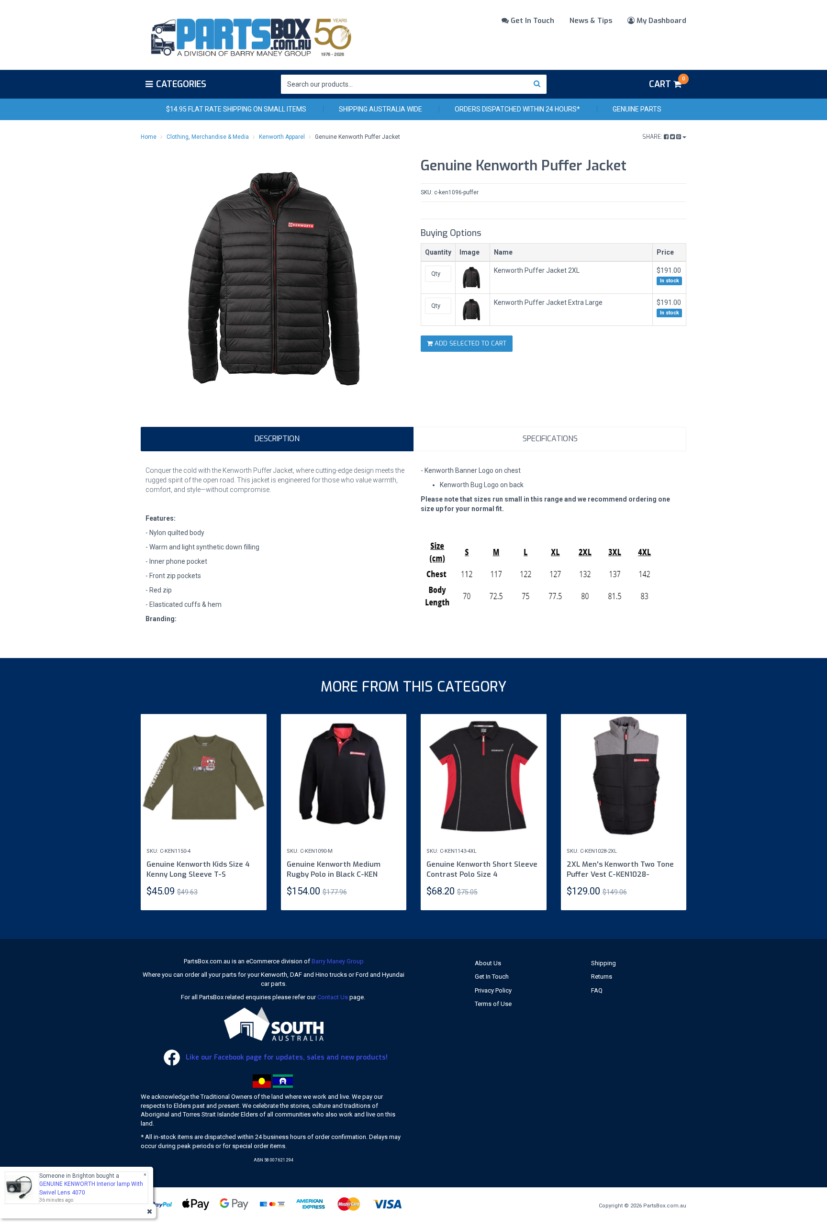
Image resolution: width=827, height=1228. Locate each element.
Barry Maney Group (338, 961)
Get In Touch (531, 20)
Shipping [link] (603, 963)
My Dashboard (660, 20)
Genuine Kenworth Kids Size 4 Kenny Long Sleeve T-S (198, 869)
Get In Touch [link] (492, 976)
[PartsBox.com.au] (250, 35)
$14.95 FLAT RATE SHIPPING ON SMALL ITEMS (236, 109)
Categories (181, 84)
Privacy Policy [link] (493, 990)
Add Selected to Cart (469, 343)
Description (277, 439)
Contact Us (332, 997)
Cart (667, 83)
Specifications (550, 439)
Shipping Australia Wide (380, 109)
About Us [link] (488, 963)
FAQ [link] (597, 990)
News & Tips (591, 20)
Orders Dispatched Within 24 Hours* (517, 109)
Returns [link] (601, 976)
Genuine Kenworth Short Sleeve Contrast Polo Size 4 (481, 869)
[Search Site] (537, 84)
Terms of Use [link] (493, 1003)
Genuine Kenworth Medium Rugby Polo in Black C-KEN (333, 869)
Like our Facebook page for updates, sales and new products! (286, 1057)
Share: (653, 137)
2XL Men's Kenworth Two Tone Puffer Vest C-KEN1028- (620, 869)
